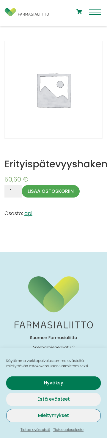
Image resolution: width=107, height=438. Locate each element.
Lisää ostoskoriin (51, 191)
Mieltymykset (53, 415)
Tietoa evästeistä (35, 429)
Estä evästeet (53, 399)
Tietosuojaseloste (68, 429)
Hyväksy (53, 383)
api (28, 213)
